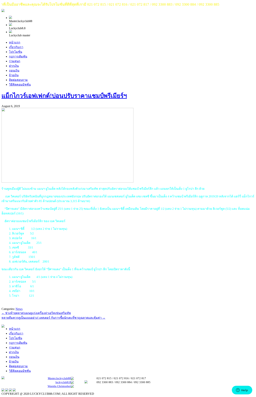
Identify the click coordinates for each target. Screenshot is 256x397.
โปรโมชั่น (15, 51)
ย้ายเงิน (14, 75)
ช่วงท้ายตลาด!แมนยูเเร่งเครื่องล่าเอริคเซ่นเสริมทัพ (36, 313)
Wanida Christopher (59, 386)
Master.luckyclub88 (59, 378)
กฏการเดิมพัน (18, 56)
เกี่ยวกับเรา (16, 47)
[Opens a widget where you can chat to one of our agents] (242, 390)
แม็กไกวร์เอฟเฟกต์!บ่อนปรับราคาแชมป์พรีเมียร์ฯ (64, 95)
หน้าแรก (14, 42)
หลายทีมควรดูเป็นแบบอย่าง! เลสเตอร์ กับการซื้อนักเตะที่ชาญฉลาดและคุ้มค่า (53, 317)
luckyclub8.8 (63, 382)
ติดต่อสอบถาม (18, 79)
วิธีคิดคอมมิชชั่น (20, 84)
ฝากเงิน (14, 65)
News (19, 308)
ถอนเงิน (14, 70)
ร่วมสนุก (14, 61)
